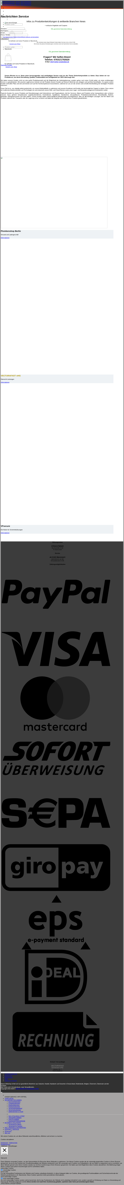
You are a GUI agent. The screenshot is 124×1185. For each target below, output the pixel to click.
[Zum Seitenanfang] (1, 1092)
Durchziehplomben (14, 1102)
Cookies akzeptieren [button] (7, 1139)
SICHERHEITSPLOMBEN (13, 1100)
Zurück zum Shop (14, 44)
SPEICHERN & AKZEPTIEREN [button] (11, 1183)
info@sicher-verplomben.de (59, 62)
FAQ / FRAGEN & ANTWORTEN (15, 1127)
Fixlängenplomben (14, 1107)
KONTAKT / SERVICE (12, 1129)
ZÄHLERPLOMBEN (15, 1118)
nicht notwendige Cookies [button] (9, 1176)
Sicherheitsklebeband (15, 1108)
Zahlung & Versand (11, 1080)
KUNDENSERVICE (11, 1074)
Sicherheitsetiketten (15, 1110)
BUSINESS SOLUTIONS (13, 1123)
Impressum (8, 1076)
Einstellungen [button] (13, 1146)
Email (2, 33)
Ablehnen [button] (4, 1146)
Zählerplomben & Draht (16, 1111)
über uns (7, 1133)
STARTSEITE (9, 1098)
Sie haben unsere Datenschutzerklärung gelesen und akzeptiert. (21, 37)
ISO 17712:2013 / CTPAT (17, 1116)
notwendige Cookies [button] (7, 1168)
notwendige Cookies (9, 1170)
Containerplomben (14, 1103)
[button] (7, 26)
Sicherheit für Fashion (15, 1126)
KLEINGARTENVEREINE (17, 1121)
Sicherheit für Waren (15, 1124)
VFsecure (8, 1131)
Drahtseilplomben (14, 1105)
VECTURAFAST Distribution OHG (27, 1089)
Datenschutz (9, 1077)
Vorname (3, 29)
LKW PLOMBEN (14, 1119)
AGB (6, 1079)
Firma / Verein (5, 35)
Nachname (4, 31)
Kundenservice (5, 1144)
